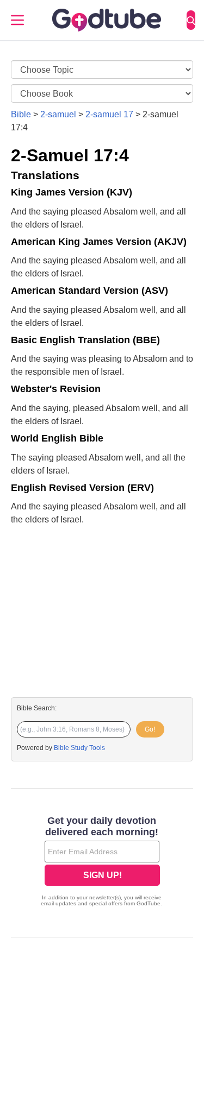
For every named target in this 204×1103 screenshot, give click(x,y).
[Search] (191, 20)
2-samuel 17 (109, 114)
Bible (21, 114)
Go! (150, 729)
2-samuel (58, 114)
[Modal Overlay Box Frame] (102, 862)
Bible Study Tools (79, 748)
